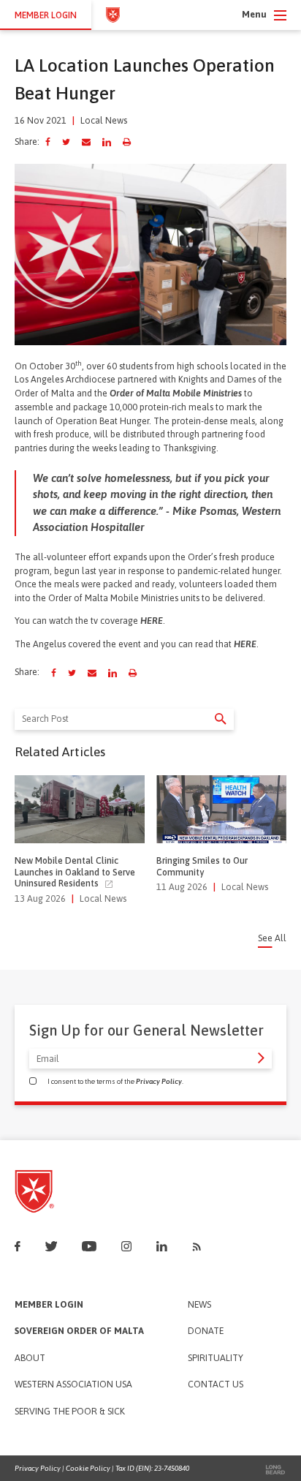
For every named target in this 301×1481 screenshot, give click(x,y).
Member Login (49, 1305)
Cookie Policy (88, 1468)
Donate (206, 1331)
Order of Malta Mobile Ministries (176, 393)
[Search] (220, 719)
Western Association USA (73, 1385)
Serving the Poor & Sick (70, 1412)
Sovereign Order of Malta (79, 1331)
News (199, 1305)
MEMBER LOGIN (46, 15)
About (30, 1358)
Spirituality (215, 1358)
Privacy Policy (159, 1081)
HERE (151, 620)
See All (272, 938)
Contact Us (215, 1385)
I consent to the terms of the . (115, 1081)
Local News (103, 120)
